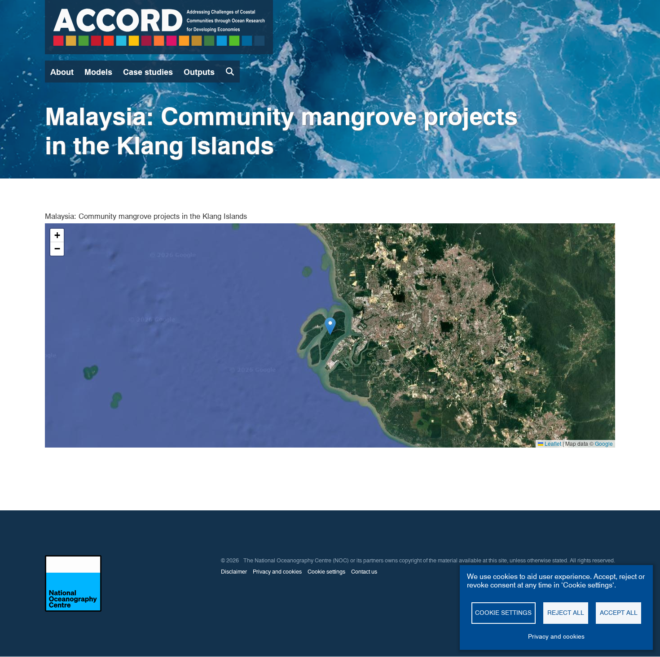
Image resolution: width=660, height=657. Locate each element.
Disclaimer (234, 571)
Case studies (148, 72)
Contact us (364, 571)
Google (604, 443)
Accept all (619, 612)
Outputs (199, 72)
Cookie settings (503, 612)
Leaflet (552, 443)
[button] (330, 326)
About (62, 72)
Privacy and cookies (556, 636)
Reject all (565, 612)
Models (98, 72)
